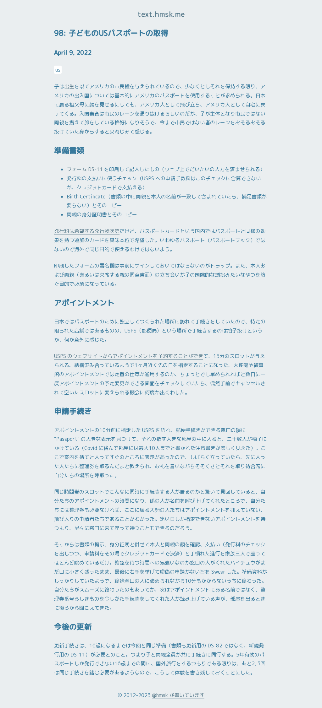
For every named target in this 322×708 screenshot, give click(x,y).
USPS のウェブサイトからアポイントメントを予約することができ (128, 356)
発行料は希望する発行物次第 (86, 231)
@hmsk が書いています (178, 695)
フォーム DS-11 (85, 169)
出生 (69, 86)
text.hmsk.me (161, 14)
